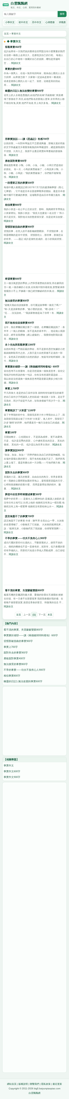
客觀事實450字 (13, 46)
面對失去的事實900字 (17, 472)
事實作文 (16, 33)
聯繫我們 (34, 1084)
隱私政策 (46, 1084)
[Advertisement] (34, 121)
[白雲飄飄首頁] (5, 6)
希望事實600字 (13, 278)
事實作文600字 (12, 771)
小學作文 (10, 22)
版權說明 (23, 1084)
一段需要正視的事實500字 (19, 182)
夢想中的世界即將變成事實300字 (23, 494)
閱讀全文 (16, 63)
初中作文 (23, 22)
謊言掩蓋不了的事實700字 (19, 516)
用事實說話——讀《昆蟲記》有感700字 (27, 138)
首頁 (6, 33)
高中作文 (36, 22)
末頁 (50, 614)
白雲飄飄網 (19, 3)
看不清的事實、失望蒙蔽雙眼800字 (24, 590)
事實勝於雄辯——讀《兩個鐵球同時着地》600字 (32, 366)
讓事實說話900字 (14, 450)
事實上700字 (12, 388)
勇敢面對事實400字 (16, 160)
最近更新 (57, 1084)
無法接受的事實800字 (17, 300)
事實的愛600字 (13, 68)
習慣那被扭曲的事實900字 (19, 226)
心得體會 (50, 22)
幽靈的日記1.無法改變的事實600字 (24, 90)
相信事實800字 (13, 204)
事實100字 (11, 432)
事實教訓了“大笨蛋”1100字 (20, 410)
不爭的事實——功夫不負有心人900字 (26, 538)
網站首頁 (11, 1084)
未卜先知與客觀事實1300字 (20, 344)
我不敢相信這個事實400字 (19, 322)
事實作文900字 (12, 777)
